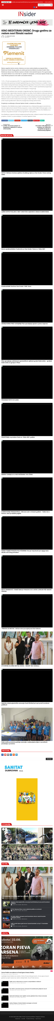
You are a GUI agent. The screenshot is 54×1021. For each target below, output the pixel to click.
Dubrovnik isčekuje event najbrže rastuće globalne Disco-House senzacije (28, 996)
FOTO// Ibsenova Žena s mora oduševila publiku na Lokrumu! (26, 909)
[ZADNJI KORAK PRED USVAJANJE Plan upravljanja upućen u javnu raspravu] (27, 305)
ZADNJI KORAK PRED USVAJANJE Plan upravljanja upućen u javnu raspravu (24, 323)
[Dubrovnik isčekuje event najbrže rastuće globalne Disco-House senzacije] (4, 998)
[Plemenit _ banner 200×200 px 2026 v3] (13, 65)
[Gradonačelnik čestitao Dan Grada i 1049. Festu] (27, 268)
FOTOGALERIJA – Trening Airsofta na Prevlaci (16, 859)
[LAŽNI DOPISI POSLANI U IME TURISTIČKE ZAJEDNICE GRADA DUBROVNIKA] (27, 194)
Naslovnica (17, 1018)
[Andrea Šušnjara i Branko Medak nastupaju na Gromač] (4, 1005)
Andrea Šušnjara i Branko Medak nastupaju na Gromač (23, 1003)
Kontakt (23, 1018)
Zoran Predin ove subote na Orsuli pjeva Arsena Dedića (17, 972)
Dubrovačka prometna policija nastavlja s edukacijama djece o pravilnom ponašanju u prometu (24, 743)
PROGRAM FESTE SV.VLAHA (10, 400)
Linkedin (24, 120)
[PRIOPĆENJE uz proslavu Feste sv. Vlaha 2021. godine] (27, 419)
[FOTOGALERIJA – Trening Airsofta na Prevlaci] (27, 844)
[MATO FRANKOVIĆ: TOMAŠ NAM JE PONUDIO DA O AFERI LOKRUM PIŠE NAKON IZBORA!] (27, 572)
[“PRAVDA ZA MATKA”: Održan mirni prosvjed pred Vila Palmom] (27, 610)
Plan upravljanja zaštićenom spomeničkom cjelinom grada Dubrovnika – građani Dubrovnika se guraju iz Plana (26, 361)
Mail (43, 120)
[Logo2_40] (13, 775)
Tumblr (30, 120)
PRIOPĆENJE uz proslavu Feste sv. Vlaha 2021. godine (18, 437)
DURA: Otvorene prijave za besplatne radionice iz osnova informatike (12, 127)
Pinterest (37, 120)
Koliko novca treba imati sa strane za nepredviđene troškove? (25, 981)
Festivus (43, 1016)
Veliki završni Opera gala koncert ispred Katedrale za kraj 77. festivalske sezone (29, 924)
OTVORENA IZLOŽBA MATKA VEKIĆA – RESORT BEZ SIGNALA (20, 666)
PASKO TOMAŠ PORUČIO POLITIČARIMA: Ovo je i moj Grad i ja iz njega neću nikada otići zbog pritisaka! (25, 551)
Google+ (18, 120)
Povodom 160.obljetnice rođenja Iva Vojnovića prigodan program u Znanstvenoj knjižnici (43, 127)
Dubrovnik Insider (11, 36)
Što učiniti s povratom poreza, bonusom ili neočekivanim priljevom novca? (28, 988)
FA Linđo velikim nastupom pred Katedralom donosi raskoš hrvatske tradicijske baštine (28, 917)
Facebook (5, 120)
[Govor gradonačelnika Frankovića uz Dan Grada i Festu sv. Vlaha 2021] (27, 231)
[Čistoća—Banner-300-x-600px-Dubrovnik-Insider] (27, 820)
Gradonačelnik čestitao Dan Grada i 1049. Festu (16, 286)
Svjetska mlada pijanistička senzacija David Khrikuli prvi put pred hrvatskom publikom (25, 704)
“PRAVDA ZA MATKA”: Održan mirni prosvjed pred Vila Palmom (21, 628)
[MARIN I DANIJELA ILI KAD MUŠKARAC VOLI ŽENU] (27, 456)
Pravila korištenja (30, 1018)
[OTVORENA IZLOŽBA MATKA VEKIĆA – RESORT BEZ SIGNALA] (27, 648)
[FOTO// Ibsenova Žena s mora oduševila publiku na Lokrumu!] (6, 911)
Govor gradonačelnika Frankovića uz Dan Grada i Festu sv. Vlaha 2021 (23, 249)
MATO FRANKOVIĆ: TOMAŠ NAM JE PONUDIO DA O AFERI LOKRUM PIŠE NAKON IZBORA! (26, 590)
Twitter (11, 120)
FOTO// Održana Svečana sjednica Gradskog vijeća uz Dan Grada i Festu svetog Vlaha (26, 173)
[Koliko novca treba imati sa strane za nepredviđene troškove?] (4, 983)
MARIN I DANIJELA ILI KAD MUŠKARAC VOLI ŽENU (17, 474)
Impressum (38, 1018)
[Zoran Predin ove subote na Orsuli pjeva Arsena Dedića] (27, 952)
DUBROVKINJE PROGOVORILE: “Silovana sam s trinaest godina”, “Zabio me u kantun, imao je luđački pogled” (25, 512)
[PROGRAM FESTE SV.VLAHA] (27, 382)
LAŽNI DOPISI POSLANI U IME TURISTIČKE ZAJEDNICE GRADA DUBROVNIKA (25, 212)
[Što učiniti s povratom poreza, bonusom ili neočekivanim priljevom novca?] (4, 990)
